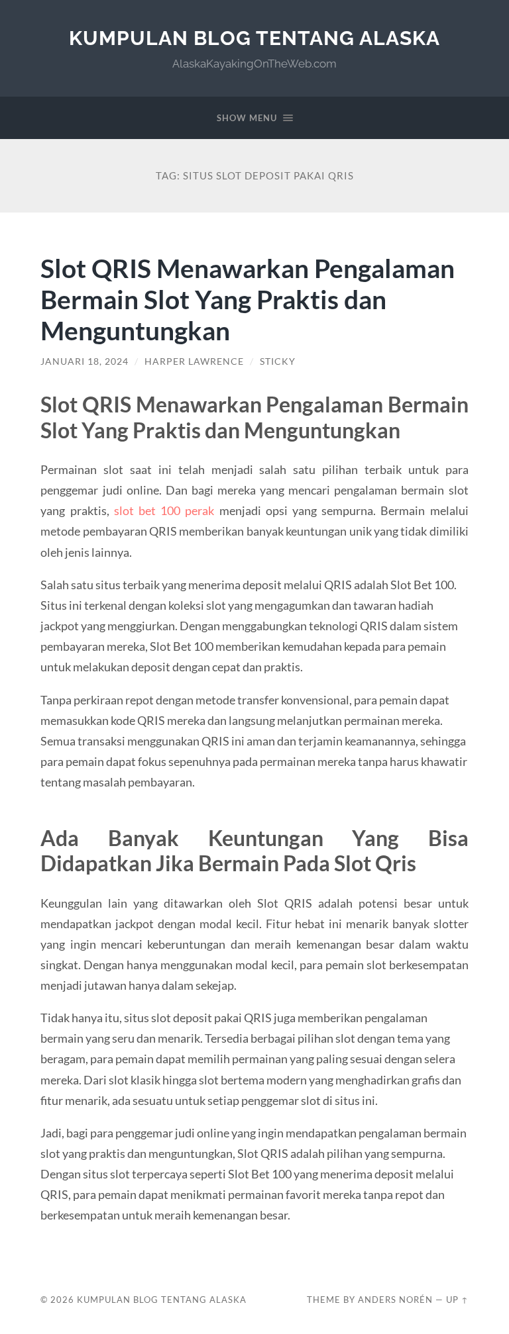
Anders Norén (395, 1299)
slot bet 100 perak (164, 510)
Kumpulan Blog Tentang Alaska (254, 38)
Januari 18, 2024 (84, 361)
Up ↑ (457, 1299)
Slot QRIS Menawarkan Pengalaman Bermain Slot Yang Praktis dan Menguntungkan (247, 299)
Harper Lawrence (194, 361)
